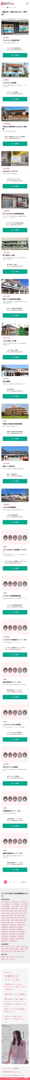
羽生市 (12, 913)
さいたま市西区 (5, 901)
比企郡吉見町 (19, 929)
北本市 (24, 918)
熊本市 (23, 951)
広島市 (14, 951)
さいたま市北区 (14, 901)
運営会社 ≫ (16, 1075)
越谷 (24, 956)
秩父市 (3, 911)
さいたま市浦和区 (5, 906)
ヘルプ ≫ (23, 1075)
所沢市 (7, 911)
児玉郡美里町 (13, 936)
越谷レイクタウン (14, 956)
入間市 (18, 915)
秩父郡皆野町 (4, 934)
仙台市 (7, 946)
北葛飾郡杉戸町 (5, 941)
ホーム (2, 7)
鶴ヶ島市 (3, 922)
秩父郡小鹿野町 (20, 934)
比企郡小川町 (4, 929)
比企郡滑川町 (12, 927)
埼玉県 (9, 7)
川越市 (12, 908)
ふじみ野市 (18, 922)
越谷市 (14, 7)
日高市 (8, 922)
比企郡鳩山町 (4, 931)
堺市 (2, 951)
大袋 (7, 959)
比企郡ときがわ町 (13, 931)
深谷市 (21, 913)
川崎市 (22, 946)
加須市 (15, 911)
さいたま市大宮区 (22, 901)
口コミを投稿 (15, 55)
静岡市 (16, 949)
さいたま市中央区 (15, 904)
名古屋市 (21, 949)
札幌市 (3, 946)
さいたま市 (12, 946)
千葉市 (18, 946)
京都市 (26, 949)
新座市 (11, 918)
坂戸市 (21, 920)
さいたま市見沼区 (5, 904)
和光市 (7, 918)
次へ (23, 882)
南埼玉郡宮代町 (20, 938)
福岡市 (18, 951)
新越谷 (7, 956)
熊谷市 (16, 908)
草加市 (3, 915)
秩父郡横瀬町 (21, 931)
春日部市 (3, 913)
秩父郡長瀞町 (12, 934)
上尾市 (25, 913)
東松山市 (25, 911)
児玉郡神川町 (20, 936)
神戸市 (6, 951)
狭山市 (8, 913)
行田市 (25, 908)
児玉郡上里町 (4, 938)
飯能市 (11, 911)
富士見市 (8, 920)
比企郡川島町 (12, 929)
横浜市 (26, 946)
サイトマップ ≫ (7, 1075)
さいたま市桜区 (24, 904)
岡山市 (10, 951)
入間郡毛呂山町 (21, 924)
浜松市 (7, 949)
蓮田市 (16, 920)
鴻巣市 (16, 913)
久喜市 (20, 918)
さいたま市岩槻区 (5, 908)
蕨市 (11, 915)
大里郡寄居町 (12, 938)
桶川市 (15, 918)
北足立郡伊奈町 (5, 924)
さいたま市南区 (15, 906)
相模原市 (12, 949)
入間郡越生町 (4, 927)
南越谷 (3, 956)
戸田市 (14, 915)
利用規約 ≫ (16, 1068)
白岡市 (23, 922)
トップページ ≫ (7, 1068)
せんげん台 (11, 959)
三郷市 (12, 920)
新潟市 (3, 949)
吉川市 (12, 922)
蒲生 (20, 956)
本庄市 (20, 911)
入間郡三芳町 (13, 924)
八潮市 (3, 920)
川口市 (21, 908)
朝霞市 (23, 915)
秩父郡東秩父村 (5, 936)
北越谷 (3, 959)
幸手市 (25, 920)
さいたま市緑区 (23, 906)
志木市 (3, 918)
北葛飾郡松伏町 (14, 941)
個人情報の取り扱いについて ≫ (11, 1072)
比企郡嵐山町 (19, 927)
